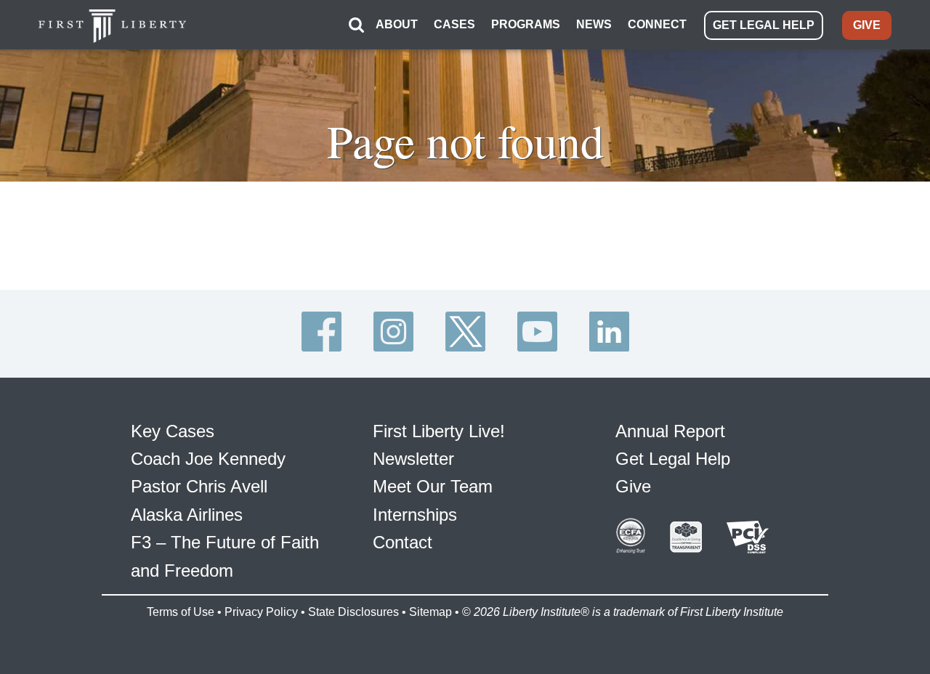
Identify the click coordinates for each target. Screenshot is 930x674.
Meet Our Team (433, 486)
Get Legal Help (672, 458)
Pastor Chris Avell (199, 486)
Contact (402, 542)
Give (633, 486)
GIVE (867, 25)
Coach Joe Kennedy (208, 458)
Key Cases (172, 431)
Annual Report (670, 431)
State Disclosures (353, 612)
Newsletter (413, 458)
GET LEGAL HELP (763, 25)
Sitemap (430, 612)
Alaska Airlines (187, 514)
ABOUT (397, 24)
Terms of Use (180, 612)
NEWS (594, 24)
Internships (415, 514)
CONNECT (657, 24)
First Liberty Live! (439, 431)
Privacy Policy (261, 612)
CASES (454, 24)
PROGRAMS (525, 24)
